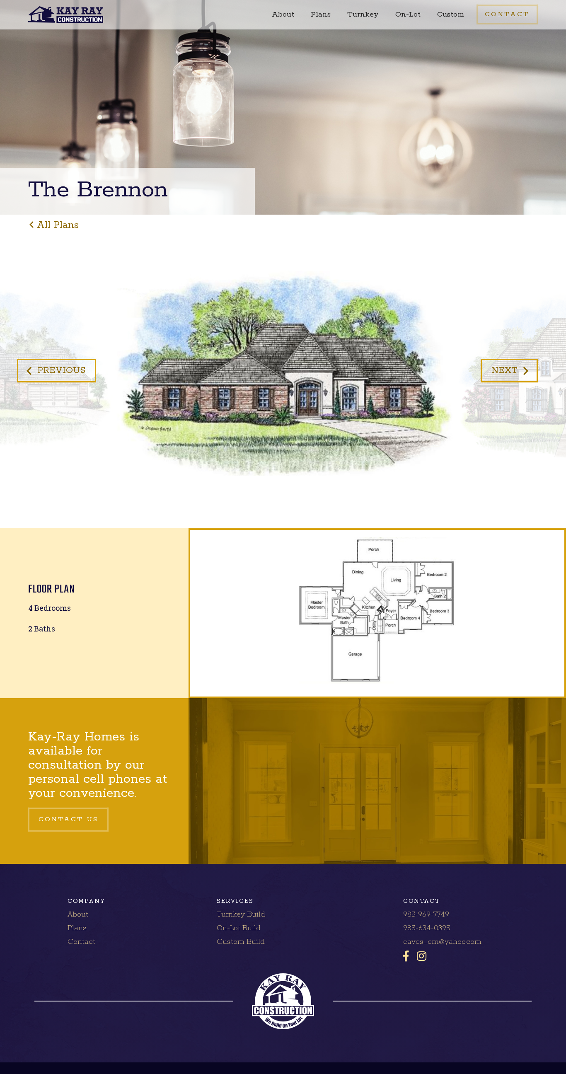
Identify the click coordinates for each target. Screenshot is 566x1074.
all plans (58, 225)
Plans (321, 14)
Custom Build (241, 941)
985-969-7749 (426, 914)
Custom (450, 14)
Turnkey (363, 14)
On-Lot (408, 14)
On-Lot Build (239, 928)
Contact (81, 941)
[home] (65, 14)
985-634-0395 (426, 928)
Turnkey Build (241, 914)
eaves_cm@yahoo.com (442, 941)
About (283, 14)
